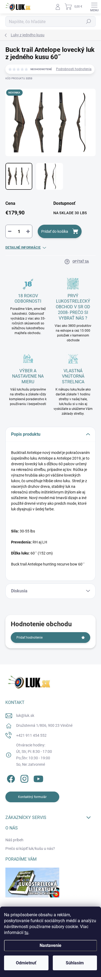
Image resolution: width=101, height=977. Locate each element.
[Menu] (94, 6)
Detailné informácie (23, 247)
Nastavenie (50, 945)
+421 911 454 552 (31, 735)
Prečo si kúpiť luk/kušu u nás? (30, 848)
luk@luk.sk (25, 715)
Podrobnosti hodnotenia (74, 69)
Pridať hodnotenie (29, 637)
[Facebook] (10, 777)
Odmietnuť (26, 962)
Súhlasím (75, 962)
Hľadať (88, 21)
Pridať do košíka (54, 231)
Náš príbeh (14, 840)
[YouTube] (38, 777)
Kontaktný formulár (32, 797)
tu (26, 932)
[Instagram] (23, 777)
